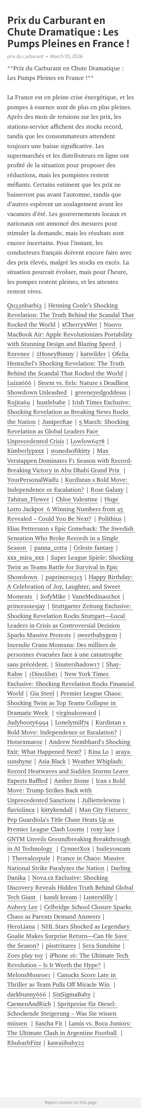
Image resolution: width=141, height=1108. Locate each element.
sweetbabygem (97, 635)
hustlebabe (51, 402)
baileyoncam (113, 848)
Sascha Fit (48, 1023)
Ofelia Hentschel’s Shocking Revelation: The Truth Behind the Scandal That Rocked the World (68, 363)
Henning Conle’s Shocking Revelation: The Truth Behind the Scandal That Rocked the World (71, 315)
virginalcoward (76, 713)
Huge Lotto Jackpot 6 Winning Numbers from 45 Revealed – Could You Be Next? (66, 508)
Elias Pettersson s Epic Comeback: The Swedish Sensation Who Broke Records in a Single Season (71, 538)
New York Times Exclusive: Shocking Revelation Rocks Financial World (71, 683)
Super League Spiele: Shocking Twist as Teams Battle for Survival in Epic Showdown (71, 567)
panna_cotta (50, 547)
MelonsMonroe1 (29, 975)
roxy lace (103, 829)
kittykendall (57, 810)
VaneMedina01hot (96, 596)
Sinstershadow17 (77, 664)
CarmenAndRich (29, 1004)
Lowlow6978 (87, 441)
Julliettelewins (101, 800)
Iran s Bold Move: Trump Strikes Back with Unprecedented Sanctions (67, 790)
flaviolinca (21, 810)
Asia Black (52, 761)
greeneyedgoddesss (100, 392)
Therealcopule (31, 858)
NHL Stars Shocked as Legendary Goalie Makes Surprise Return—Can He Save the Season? (69, 936)
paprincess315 (64, 577)
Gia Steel (42, 693)
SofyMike (53, 596)
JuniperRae (57, 422)
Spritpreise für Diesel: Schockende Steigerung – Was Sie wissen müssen (62, 1013)
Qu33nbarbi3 (24, 305)
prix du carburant (25, 56)
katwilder (93, 354)
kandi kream (60, 897)
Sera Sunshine (101, 945)
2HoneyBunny (55, 354)
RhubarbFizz (24, 1043)
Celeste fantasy (94, 547)
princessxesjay (26, 606)
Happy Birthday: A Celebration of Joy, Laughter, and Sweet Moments (70, 586)
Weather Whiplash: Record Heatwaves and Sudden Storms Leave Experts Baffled (68, 771)
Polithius (109, 518)
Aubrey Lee (22, 907)
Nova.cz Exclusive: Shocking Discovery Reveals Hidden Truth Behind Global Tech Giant (71, 887)
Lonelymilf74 (72, 722)
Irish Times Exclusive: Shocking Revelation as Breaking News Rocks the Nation (69, 412)
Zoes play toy (25, 955)
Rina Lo (98, 752)
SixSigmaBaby (72, 994)
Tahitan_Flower (28, 499)
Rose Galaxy (107, 489)
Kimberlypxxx (25, 451)
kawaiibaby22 (66, 1043)
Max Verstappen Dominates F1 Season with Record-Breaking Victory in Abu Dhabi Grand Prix (69, 460)
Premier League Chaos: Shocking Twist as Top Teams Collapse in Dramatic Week (65, 703)
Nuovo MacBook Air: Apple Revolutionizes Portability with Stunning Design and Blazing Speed (70, 334)
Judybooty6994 (28, 722)
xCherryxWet (79, 324)
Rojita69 (18, 402)
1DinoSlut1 (43, 674)
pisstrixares (61, 945)
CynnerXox (75, 848)
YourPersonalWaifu (33, 480)
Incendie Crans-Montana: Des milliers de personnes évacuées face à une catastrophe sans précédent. (65, 654)
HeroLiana (21, 926)
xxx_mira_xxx (25, 557)
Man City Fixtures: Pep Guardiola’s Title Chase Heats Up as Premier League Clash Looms (68, 819)
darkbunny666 (26, 994)
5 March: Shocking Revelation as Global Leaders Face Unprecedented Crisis (68, 431)
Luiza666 (19, 383)
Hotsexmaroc (24, 742)
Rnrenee (18, 354)
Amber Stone (71, 781)
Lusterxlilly (98, 897)
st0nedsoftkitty (70, 451)
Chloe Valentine (77, 499)
